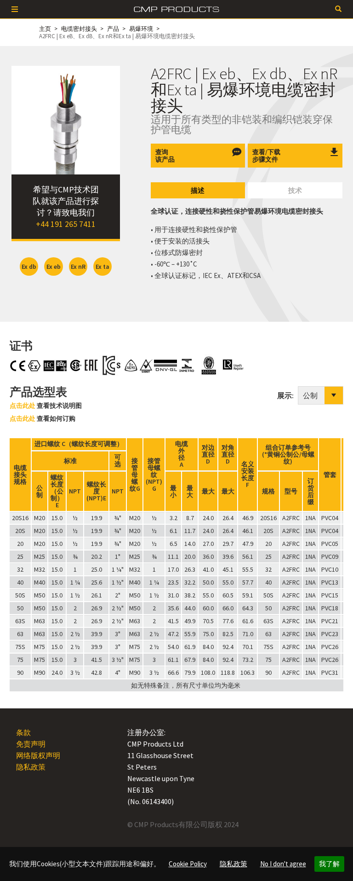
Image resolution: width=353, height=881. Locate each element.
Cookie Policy (188, 863)
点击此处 (22, 405)
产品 (113, 29)
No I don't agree (283, 863)
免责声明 (31, 743)
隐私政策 (233, 863)
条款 (23, 732)
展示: (287, 395)
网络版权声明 (38, 755)
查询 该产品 (165, 155)
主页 (45, 29)
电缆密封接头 (79, 29)
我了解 (329, 863)
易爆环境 (141, 29)
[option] (65, 120)
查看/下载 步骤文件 (266, 155)
